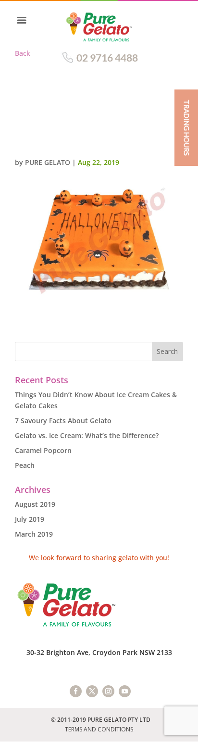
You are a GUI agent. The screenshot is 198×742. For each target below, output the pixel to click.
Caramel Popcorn (43, 450)
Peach (25, 465)
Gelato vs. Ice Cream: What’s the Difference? (87, 435)
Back (22, 53)
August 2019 (35, 504)
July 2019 (29, 519)
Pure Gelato (47, 162)
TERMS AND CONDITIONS (99, 729)
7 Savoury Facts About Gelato (63, 420)
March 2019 (34, 534)
